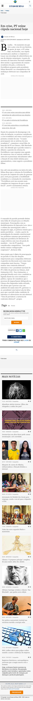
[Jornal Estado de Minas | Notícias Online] (16, 6)
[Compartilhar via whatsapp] (23, 331)
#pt (9, 306)
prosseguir (16, 692)
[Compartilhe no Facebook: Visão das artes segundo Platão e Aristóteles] (28, 526)
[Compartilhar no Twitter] (20, 331)
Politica (7, 10)
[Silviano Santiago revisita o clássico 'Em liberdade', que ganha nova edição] (16, 575)
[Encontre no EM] (30, 6)
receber (16, 322)
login (26, 340)
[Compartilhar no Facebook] (17, 331)
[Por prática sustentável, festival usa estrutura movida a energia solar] (16, 605)
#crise (13, 306)
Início (2, 10)
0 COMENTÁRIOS (16, 337)
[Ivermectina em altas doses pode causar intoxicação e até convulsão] (16, 420)
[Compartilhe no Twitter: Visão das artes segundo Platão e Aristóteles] (30, 526)
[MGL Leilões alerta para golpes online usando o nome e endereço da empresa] (16, 636)
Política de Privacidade (13, 689)
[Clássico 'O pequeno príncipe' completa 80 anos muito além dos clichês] (16, 545)
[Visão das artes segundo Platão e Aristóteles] (16, 514)
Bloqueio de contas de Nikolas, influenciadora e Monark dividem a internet (14, 467)
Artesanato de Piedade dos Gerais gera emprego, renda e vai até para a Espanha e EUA (16, 499)
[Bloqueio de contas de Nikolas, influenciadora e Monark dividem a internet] (16, 450)
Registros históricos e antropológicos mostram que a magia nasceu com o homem (15, 662)
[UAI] (15, 1)
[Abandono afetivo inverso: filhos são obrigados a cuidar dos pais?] (16, 389)
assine (16, 342)
